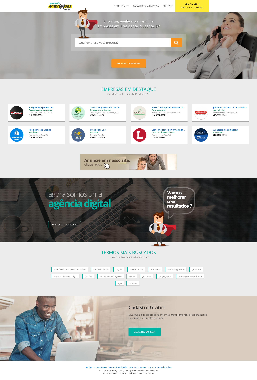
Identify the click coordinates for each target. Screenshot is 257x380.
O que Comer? (121, 6)
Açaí (120, 283)
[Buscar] (176, 42)
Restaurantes (136, 269)
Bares (132, 276)
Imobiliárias (33, 132)
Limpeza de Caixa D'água (65, 276)
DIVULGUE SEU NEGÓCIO (192, 5)
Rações (119, 269)
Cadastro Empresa (137, 367)
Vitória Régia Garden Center (105, 107)
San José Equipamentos (41, 107)
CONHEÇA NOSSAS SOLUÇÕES (64, 224)
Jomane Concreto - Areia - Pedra (230, 107)
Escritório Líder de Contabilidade (169, 129)
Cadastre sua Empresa (146, 6)
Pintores (133, 283)
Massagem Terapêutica (190, 276)
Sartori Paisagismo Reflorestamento (171, 107)
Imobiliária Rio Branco (40, 129)
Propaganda (165, 276)
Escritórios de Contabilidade (163, 132)
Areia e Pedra (218, 110)
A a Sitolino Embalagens (225, 129)
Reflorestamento (159, 110)
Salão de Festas (100, 269)
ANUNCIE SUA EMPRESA (128, 63)
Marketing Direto (175, 269)
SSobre (89, 367)
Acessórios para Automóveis (40, 110)
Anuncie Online (164, 367)
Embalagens (218, 132)
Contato (168, 6)
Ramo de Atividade (118, 367)
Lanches (88, 276)
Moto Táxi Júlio (98, 129)
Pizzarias (146, 276)
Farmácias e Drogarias (111, 276)
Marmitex (155, 269)
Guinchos (196, 269)
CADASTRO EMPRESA (144, 331)
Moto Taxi (94, 132)
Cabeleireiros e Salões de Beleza (70, 269)
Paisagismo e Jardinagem (100, 110)
